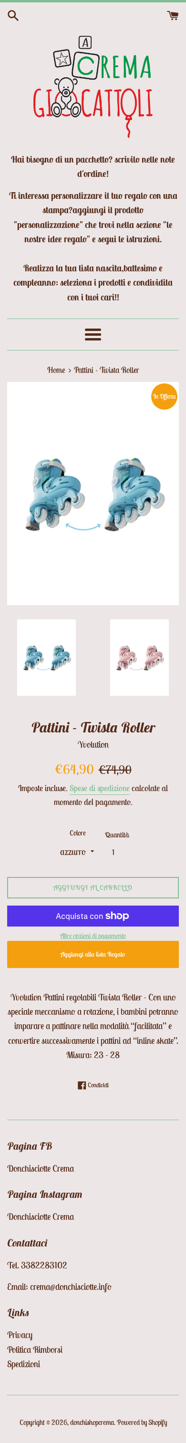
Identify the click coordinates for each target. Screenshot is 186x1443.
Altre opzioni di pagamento (93, 935)
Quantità (117, 834)
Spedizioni (23, 1364)
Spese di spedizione (100, 788)
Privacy (19, 1334)
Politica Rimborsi (34, 1349)
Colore (78, 832)
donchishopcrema (92, 1422)
